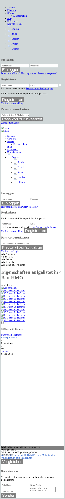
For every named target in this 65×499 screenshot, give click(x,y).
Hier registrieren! (9, 207)
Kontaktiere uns (14, 24)
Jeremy (4, 351)
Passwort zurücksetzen (22, 119)
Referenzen (12, 21)
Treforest (17, 335)
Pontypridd (6, 335)
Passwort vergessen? (47, 73)
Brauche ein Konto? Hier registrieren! (19, 73)
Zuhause (11, 7)
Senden (8, 495)
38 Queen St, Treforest (12, 329)
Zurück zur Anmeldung (12, 103)
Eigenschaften (20, 15)
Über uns (11, 10)
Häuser (10, 13)
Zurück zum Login (10, 122)
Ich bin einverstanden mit (27, 88)
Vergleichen (12, 462)
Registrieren (12, 99)
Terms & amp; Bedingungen (39, 88)
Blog (9, 18)
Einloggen (10, 69)
